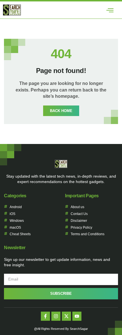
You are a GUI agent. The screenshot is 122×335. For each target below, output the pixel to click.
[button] (109, 10)
